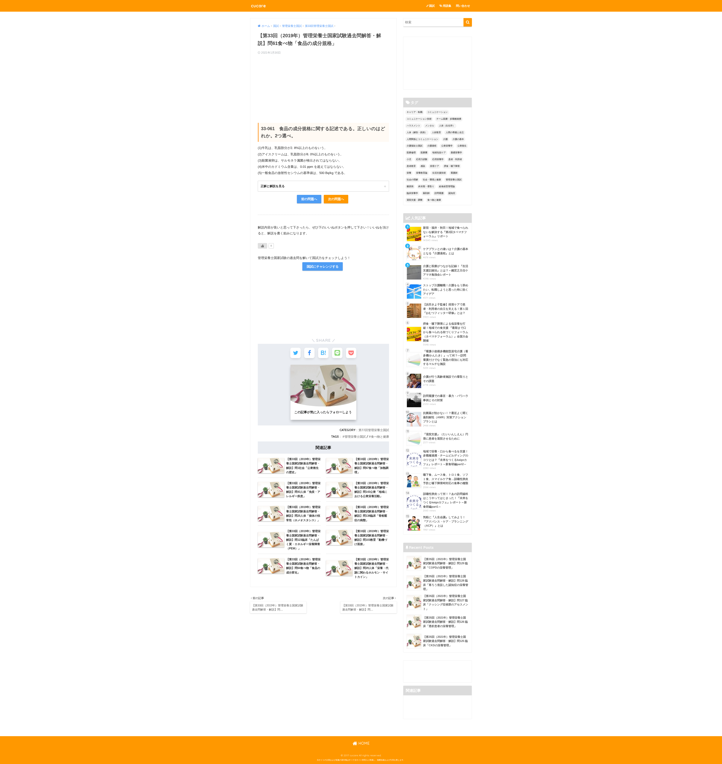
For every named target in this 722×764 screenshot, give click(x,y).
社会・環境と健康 (432, 179)
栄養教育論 (421, 173)
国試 (432, 5)
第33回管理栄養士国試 (374, 430)
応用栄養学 (438, 159)
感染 (423, 166)
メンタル (429, 125)
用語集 (447, 5)
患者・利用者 (455, 159)
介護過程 (431, 145)
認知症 (451, 193)
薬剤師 (426, 193)
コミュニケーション (437, 112)
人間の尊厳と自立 (455, 132)
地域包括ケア (439, 152)
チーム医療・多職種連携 (448, 119)
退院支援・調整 (414, 200)
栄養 (409, 173)
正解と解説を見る (273, 186)
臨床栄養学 (412, 193)
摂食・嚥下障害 (452, 166)
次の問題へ (336, 199)
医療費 (424, 152)
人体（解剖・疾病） (417, 132)
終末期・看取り (426, 186)
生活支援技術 (439, 173)
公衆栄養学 (447, 145)
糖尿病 (410, 186)
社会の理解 (412, 179)
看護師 (454, 173)
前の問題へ (309, 199)
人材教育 (436, 132)
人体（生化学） (447, 125)
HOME (363, 743)
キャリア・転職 (414, 112)
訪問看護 (439, 193)
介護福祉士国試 (414, 145)
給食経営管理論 (447, 186)
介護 (445, 139)
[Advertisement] (323, 85)
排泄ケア (434, 166)
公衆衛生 (461, 145)
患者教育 (411, 166)
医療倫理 (411, 152)
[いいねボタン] (262, 246)
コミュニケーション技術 (419, 119)
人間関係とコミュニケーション (422, 139)
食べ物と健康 (380, 436)
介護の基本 (458, 139)
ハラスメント (413, 125)
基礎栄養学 (456, 152)
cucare (258, 5)
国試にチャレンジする (323, 266)
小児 (409, 159)
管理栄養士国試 (355, 436)
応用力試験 (421, 159)
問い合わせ (463, 5)
